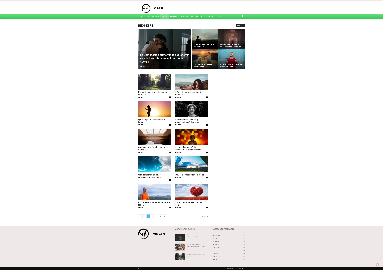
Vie (202, 16)
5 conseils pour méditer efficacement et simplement (188, 148)
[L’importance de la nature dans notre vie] (154, 82)
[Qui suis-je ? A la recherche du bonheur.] (154, 109)
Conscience (216, 235)
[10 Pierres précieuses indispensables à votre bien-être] (180, 247)
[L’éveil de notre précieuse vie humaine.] (191, 82)
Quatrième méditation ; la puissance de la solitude (149, 176)
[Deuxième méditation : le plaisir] (191, 164)
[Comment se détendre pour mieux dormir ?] (154, 137)
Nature (226, 16)
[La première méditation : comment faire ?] (154, 192)
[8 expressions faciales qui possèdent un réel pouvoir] (191, 109)
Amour (219, 16)
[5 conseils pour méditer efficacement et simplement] (191, 137)
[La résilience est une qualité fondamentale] (205, 39)
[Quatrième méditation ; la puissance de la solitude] (154, 164)
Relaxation (184, 16)
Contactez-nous (240, 268)
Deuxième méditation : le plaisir (189, 175)
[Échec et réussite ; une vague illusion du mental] (231, 59)
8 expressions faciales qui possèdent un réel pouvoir (187, 120)
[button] (242, 16)
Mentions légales (229, 268)
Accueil (142, 16)
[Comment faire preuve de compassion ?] (205, 59)
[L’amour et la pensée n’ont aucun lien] (191, 192)
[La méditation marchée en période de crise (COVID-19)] (231, 39)
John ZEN (143, 66)
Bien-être (164, 16)
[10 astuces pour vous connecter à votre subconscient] (180, 237)
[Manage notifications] (377, 264)
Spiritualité (194, 16)
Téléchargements (153, 16)
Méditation (174, 16)
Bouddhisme (210, 16)
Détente (215, 253)
